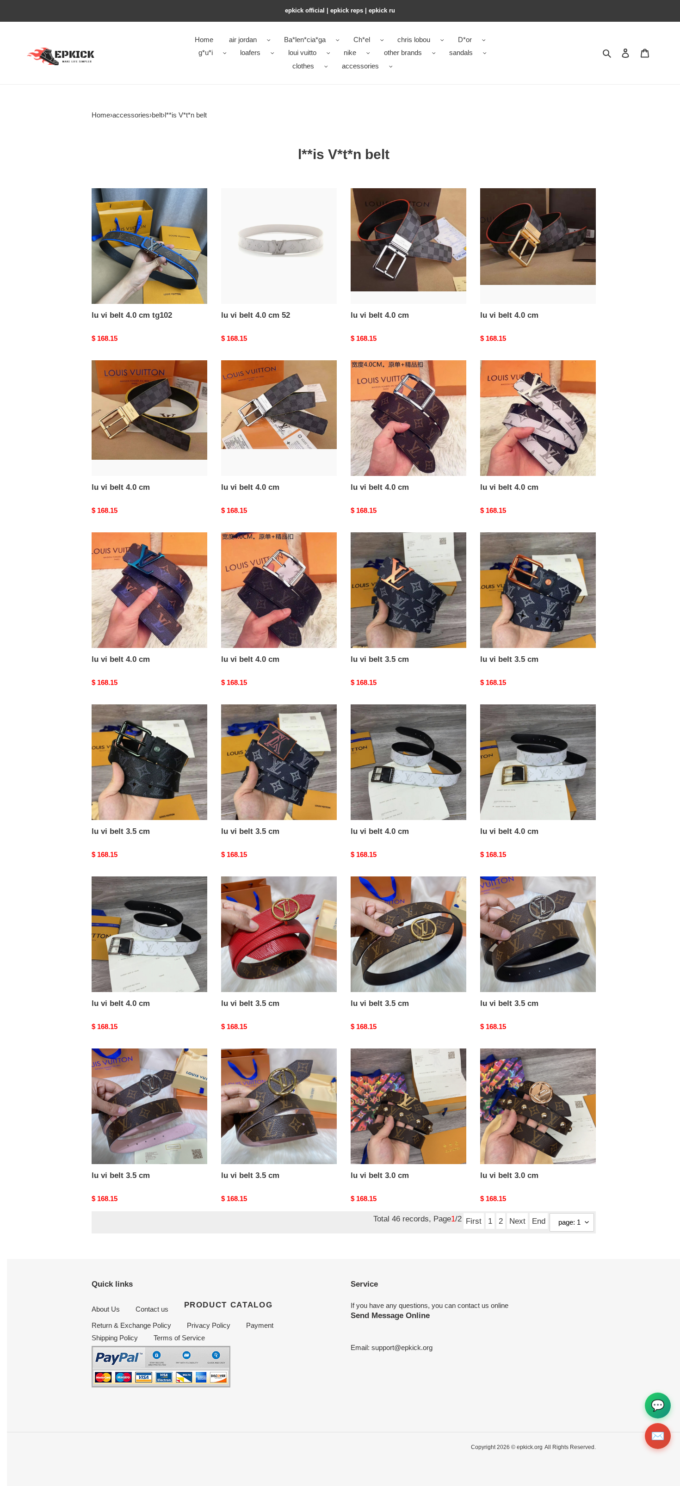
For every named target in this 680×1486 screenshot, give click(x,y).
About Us (106, 1309)
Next (517, 1221)
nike (350, 52)
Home (101, 115)
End (538, 1221)
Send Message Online (390, 1315)
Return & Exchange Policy (131, 1325)
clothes (303, 66)
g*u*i (205, 52)
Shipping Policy (115, 1338)
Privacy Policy (208, 1325)
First (474, 1221)
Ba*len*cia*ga (305, 39)
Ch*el (361, 39)
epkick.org (530, 1447)
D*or (465, 39)
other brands (403, 52)
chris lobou (413, 39)
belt (157, 115)
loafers (250, 52)
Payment (259, 1325)
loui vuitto (302, 52)
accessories (360, 66)
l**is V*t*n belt (186, 115)
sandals (461, 52)
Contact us (152, 1309)
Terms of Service (179, 1338)
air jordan (243, 39)
